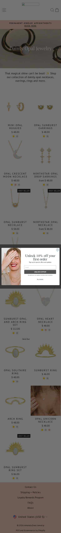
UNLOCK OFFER (40, 272)
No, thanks (40, 279)
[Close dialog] (57, 249)
